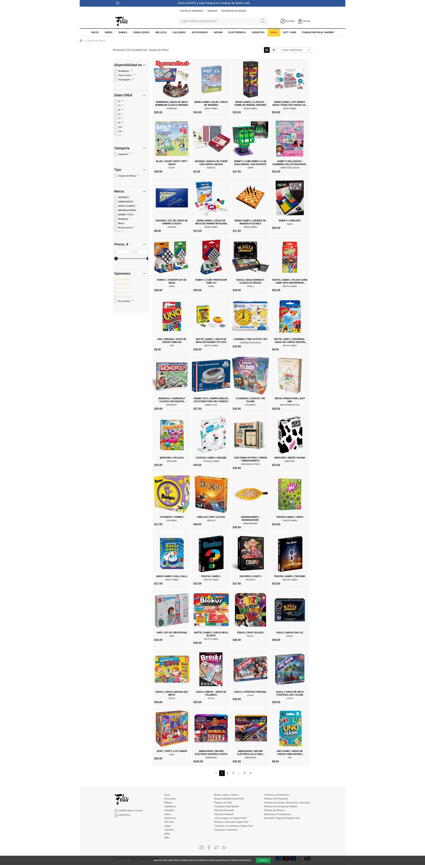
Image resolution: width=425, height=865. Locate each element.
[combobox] (217, 21)
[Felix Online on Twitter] (216, 847)
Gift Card (169, 821)
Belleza (168, 802)
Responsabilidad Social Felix (229, 798)
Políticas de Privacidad (276, 798)
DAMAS (123, 32)
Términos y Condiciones (276, 794)
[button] (267, 50)
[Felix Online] (121, 21)
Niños (167, 833)
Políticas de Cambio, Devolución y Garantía (287, 802)
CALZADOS (179, 32)
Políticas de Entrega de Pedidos (281, 806)
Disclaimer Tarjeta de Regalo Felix (282, 818)
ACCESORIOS (200, 32)
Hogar (167, 825)
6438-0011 (124, 815)
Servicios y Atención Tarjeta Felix (231, 821)
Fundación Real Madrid (226, 806)
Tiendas (212, 11)
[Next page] (250, 773)
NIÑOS (109, 32)
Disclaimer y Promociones (277, 814)
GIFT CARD (289, 32)
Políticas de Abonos (274, 810)
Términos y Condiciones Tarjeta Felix (233, 825)
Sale (166, 837)
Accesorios (170, 798)
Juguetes (169, 829)
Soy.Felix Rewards (191, 11)
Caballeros (170, 806)
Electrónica (170, 818)
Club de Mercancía (224, 810)
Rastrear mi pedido (233, 11)
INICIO (95, 32)
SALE (274, 32)
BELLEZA (161, 32)
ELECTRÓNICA (237, 32)
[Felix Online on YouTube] (224, 847)
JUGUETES (258, 32)
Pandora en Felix (223, 802)
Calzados (169, 810)
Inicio (167, 794)
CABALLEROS (141, 32)
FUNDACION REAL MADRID (318, 32)
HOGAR (218, 32)
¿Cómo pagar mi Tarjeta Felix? (230, 818)
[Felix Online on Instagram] (201, 847)
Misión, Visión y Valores (226, 794)
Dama (167, 814)
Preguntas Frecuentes (226, 829)
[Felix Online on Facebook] (209, 847)
